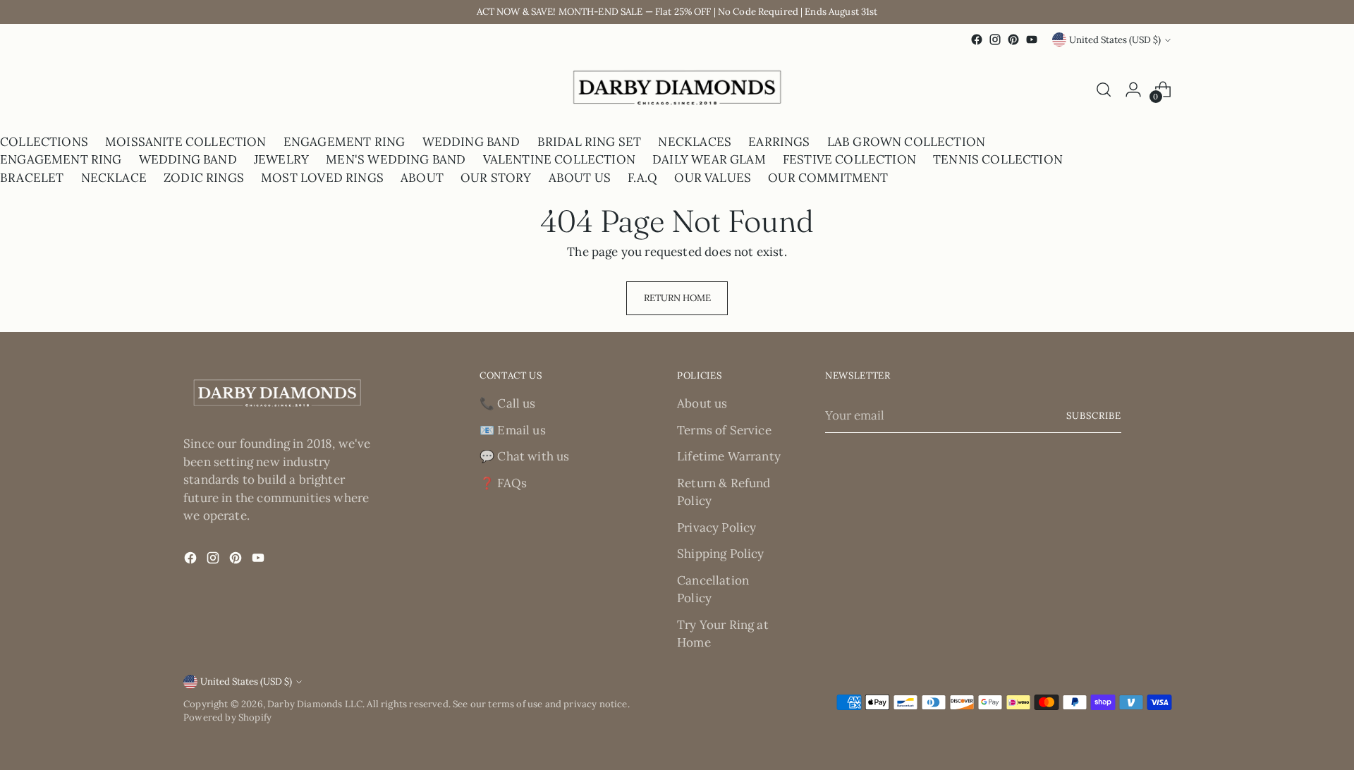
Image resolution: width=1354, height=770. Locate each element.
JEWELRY (281, 159)
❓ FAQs (503, 483)
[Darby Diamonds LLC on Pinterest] (1013, 39)
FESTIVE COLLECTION (849, 159)
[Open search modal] (1104, 89)
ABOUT (422, 177)
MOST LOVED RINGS (322, 177)
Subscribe (1093, 416)
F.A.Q (642, 177)
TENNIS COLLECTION (998, 159)
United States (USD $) (1115, 40)
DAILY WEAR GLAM (709, 159)
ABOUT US (580, 177)
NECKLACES (694, 141)
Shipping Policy (720, 553)
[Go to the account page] (1133, 89)
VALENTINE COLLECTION (559, 159)
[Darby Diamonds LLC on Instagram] (995, 39)
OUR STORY (496, 177)
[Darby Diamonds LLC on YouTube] (1031, 39)
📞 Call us (508, 403)
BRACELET (31, 177)
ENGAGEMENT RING (344, 141)
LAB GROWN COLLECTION (906, 141)
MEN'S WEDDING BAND (395, 159)
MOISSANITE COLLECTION (186, 141)
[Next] (196, 90)
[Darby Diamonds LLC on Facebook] (976, 39)
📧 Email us (513, 430)
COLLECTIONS (44, 141)
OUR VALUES (712, 177)
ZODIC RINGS (204, 177)
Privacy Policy (716, 527)
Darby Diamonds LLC (314, 704)
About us (702, 403)
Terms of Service (724, 430)
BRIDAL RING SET (589, 141)
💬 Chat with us (524, 456)
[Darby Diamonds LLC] (677, 90)
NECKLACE (114, 177)
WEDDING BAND (471, 141)
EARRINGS (779, 141)
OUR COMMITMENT (828, 177)
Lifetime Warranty (729, 456)
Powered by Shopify (227, 717)
